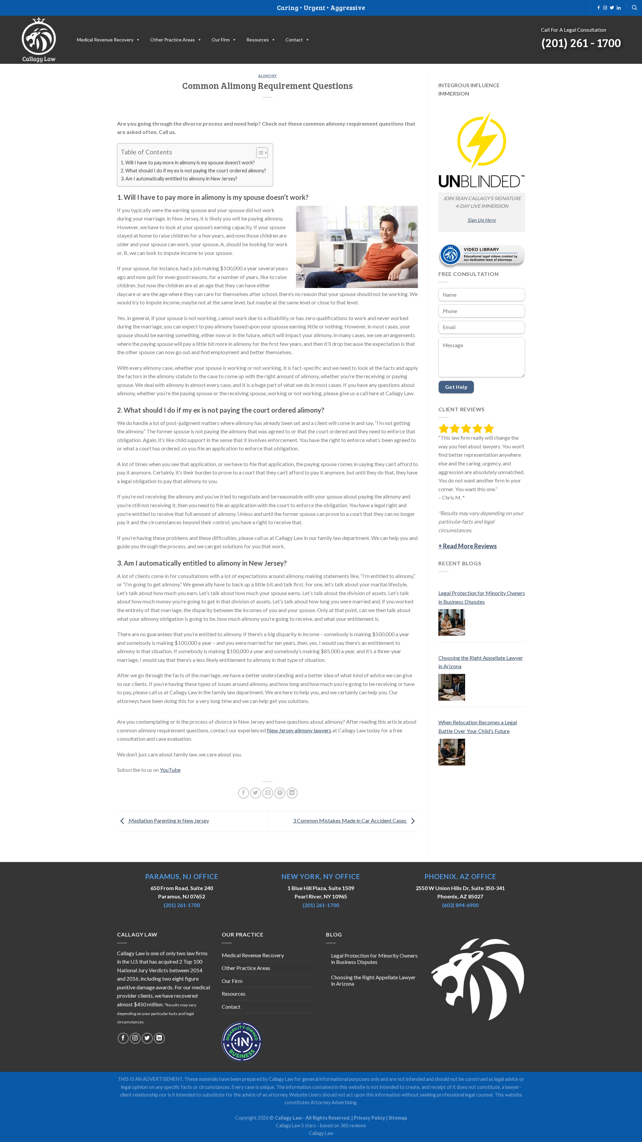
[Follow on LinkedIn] (159, 1038)
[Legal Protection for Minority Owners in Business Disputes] (451, 622)
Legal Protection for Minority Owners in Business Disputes (481, 597)
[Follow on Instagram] (135, 1038)
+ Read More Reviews (467, 546)
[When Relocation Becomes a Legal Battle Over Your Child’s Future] (451, 752)
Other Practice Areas (172, 39)
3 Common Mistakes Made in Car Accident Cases (350, 820)
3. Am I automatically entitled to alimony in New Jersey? (179, 178)
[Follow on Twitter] (147, 1038)
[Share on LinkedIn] (292, 793)
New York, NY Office (321, 876)
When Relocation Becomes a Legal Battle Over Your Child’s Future (477, 726)
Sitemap (398, 1118)
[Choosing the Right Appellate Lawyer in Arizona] (451, 687)
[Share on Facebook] (243, 793)
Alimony (267, 76)
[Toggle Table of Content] (258, 152)
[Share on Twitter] (255, 793)
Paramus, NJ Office (181, 876)
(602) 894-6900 (460, 905)
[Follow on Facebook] (123, 1038)
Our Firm (221, 39)
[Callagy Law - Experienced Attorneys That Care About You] (42, 40)
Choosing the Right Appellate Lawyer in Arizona (480, 662)
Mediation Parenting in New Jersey (168, 820)
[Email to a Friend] (267, 793)
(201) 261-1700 (182, 905)
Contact (294, 39)
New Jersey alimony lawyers (299, 730)
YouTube (170, 769)
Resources (257, 39)
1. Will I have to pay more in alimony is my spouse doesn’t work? (188, 162)
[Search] (634, 7)
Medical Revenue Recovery (105, 39)
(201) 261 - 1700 (581, 42)
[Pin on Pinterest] (279, 793)
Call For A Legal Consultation (573, 30)
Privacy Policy (370, 1118)
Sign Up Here (481, 220)
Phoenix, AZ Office (460, 876)
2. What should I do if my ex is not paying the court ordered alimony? (193, 170)
